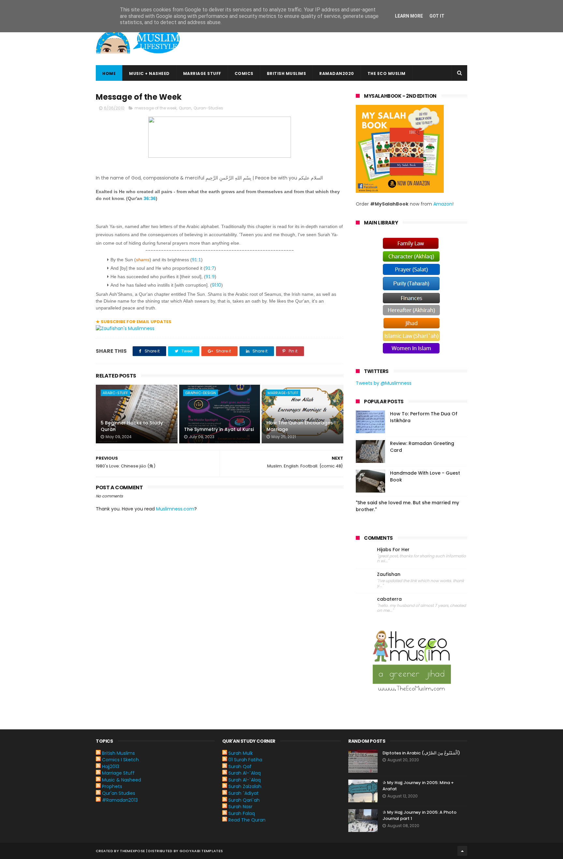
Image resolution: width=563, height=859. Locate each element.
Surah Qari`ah (244, 800)
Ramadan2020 (336, 73)
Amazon (442, 204)
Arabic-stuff (115, 392)
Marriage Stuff (202, 73)
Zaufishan (388, 574)
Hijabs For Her (393, 549)
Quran (185, 108)
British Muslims (286, 73)
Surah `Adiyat (243, 793)
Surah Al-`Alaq (244, 773)
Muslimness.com (175, 509)
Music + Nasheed (149, 73)
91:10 (216, 285)
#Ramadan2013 (120, 800)
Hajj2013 (110, 766)
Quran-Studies (208, 108)
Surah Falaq (241, 813)
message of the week (156, 108)
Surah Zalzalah (244, 786)
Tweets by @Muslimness (383, 383)
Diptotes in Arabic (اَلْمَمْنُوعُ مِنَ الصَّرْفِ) (421, 753)
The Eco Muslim (387, 73)
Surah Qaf (240, 766)
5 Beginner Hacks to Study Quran (132, 426)
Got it (436, 16)
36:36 (150, 198)
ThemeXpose (132, 850)
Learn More (409, 16)
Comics (244, 73)
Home (109, 73)
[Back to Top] (462, 851)
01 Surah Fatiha (245, 759)
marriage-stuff (282, 392)
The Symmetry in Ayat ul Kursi (219, 429)
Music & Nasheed (121, 780)
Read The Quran (247, 820)
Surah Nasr (240, 806)
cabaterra (389, 599)
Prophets (112, 786)
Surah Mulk (240, 753)
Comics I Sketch (120, 759)
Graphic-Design (200, 392)
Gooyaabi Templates (201, 850)
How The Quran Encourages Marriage (300, 426)
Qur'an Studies (118, 793)
